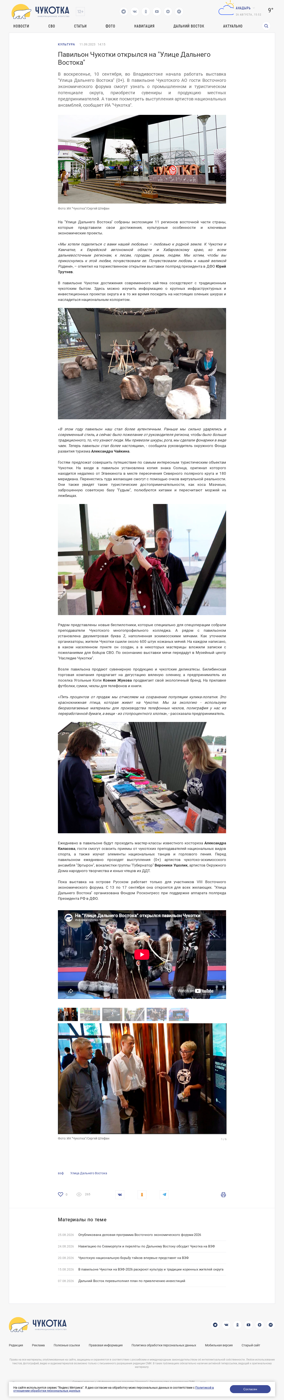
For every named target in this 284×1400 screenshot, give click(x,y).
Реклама (38, 1345)
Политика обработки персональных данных (164, 1345)
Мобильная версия (219, 1345)
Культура (66, 44)
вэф (61, 1173)
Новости (21, 26)
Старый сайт (251, 1345)
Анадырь (243, 8)
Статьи (80, 26)
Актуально (233, 26)
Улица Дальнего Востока (88, 1173)
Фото (110, 26)
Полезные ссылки (67, 1345)
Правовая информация (106, 1345)
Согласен (250, 1389)
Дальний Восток (189, 26)
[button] (184, 1078)
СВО (51, 26)
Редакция (16, 1345)
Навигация (144, 26)
